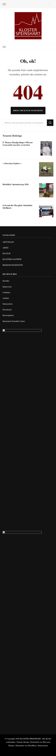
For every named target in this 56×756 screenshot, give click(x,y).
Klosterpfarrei (8, 315)
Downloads (7, 309)
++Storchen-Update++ (12, 163)
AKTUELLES (8, 242)
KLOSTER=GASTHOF (12, 259)
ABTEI (5, 247)
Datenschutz (8, 303)
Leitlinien (6, 292)
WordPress (32, 745)
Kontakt (6, 280)
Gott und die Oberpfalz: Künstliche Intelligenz (17, 206)
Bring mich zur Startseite (28, 110)
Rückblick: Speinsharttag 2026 (16, 184)
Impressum (7, 286)
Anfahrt (6, 298)
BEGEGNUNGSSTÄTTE (13, 265)
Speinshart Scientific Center (14, 321)
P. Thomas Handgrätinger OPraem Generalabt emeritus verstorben (18, 143)
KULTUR (6, 253)
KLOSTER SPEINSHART (30, 738)
